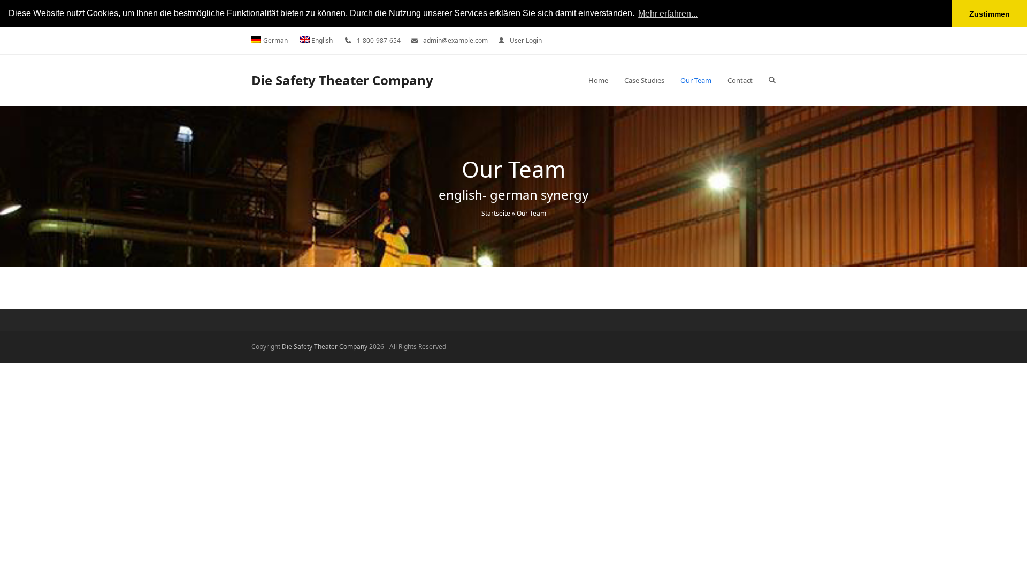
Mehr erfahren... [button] (668, 13)
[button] (772, 80)
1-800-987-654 (379, 40)
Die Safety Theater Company (342, 80)
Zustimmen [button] (989, 14)
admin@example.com (455, 40)
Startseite (495, 213)
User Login (526, 40)
